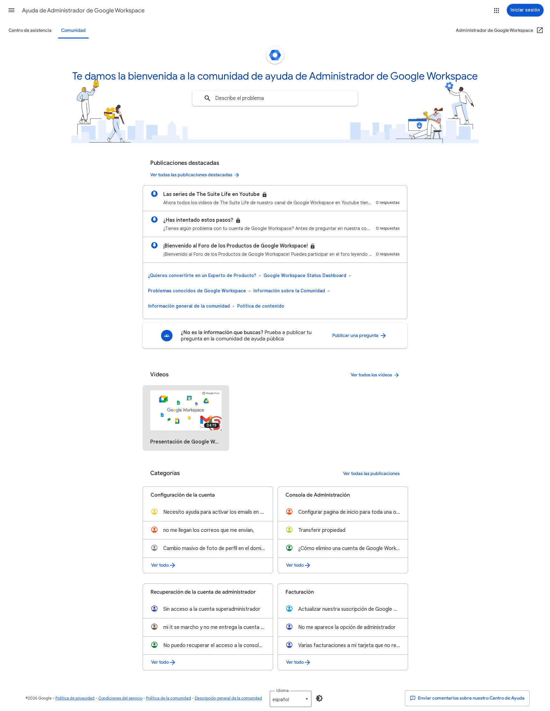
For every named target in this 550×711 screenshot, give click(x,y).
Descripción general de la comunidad (228, 698)
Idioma (282, 690)
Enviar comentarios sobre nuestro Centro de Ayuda (471, 698)
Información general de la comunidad (189, 306)
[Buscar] (207, 98)
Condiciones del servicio (120, 698)
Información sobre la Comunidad (289, 291)
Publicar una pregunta (355, 335)
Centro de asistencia (30, 30)
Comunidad (73, 30)
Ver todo (160, 565)
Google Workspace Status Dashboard (305, 275)
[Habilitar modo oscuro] (319, 698)
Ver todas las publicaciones (371, 473)
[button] (11, 10)
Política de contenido (260, 306)
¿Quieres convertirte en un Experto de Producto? (202, 275)
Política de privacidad (75, 698)
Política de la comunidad (168, 698)
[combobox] (275, 98)
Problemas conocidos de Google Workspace (197, 291)
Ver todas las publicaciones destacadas (191, 175)
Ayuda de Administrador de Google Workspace (83, 10)
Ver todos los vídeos (371, 375)
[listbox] (291, 699)
